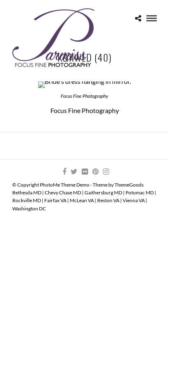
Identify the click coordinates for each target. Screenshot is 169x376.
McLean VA (82, 200)
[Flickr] (84, 172)
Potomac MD (140, 192)
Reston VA (108, 200)
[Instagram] (106, 172)
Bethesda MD (26, 192)
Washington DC (29, 208)
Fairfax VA (55, 200)
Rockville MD (26, 200)
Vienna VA (134, 200)
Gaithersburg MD (103, 192)
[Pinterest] (95, 172)
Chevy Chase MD (63, 192)
